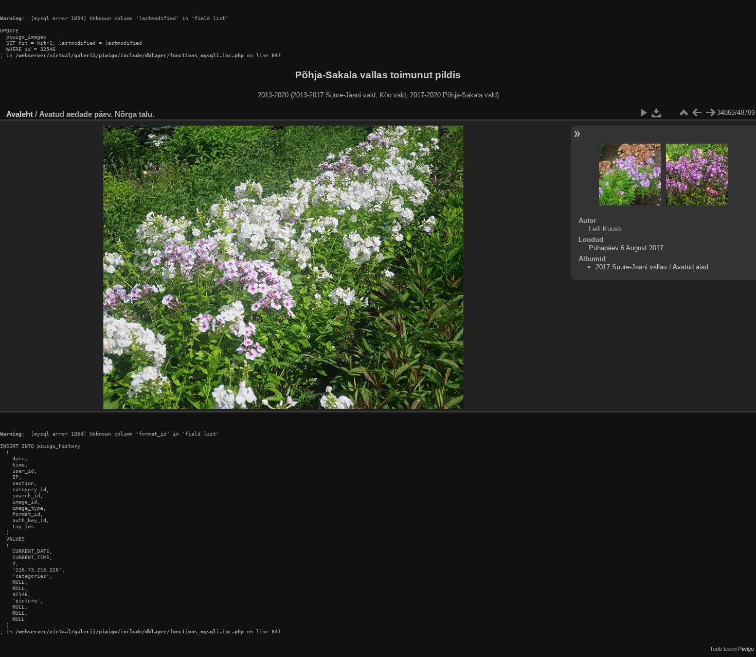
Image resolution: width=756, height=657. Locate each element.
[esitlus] (643, 112)
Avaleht (19, 114)
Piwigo (746, 649)
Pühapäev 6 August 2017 (626, 248)
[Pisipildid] (683, 112)
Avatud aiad (690, 267)
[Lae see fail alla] (656, 112)
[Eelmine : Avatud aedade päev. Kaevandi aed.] (697, 112)
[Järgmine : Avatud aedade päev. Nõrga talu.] (710, 112)
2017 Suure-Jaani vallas (631, 267)
